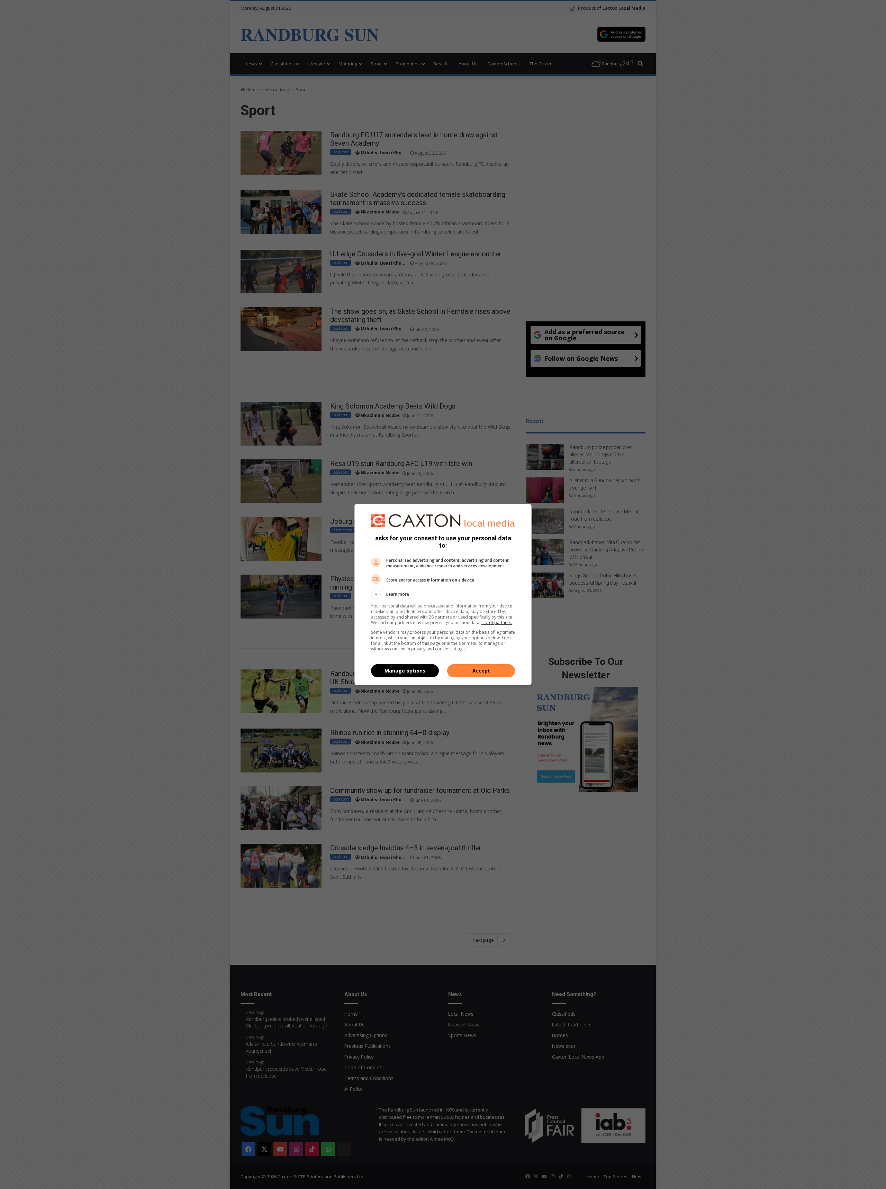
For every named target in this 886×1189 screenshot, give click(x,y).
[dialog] (443, 595)
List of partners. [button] (496, 622)
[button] (443, 594)
